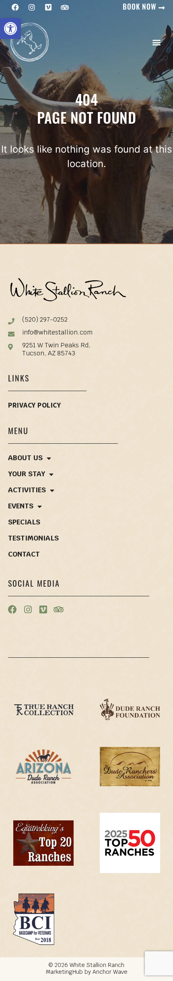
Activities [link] (27, 490)
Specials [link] (24, 522)
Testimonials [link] (33, 538)
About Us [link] (25, 458)
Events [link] (20, 506)
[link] (10, 28)
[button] (156, 42)
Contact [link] (24, 554)
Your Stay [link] (26, 474)
